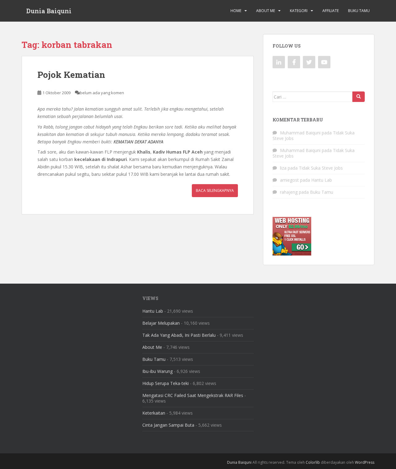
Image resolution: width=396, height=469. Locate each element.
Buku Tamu (359, 10)
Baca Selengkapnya (215, 190)
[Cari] (358, 96)
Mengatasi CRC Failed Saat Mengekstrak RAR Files (192, 395)
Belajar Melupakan (161, 323)
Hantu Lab (321, 180)
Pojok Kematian (71, 74)
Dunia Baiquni (48, 11)
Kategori (299, 10)
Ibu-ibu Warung (157, 371)
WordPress (364, 462)
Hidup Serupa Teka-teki (165, 383)
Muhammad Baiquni (300, 133)
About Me (265, 10)
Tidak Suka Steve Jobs (321, 168)
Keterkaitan (153, 413)
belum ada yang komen (102, 92)
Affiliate (330, 10)
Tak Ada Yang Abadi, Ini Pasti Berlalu (179, 335)
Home (235, 10)
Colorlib (313, 462)
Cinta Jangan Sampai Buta (168, 425)
